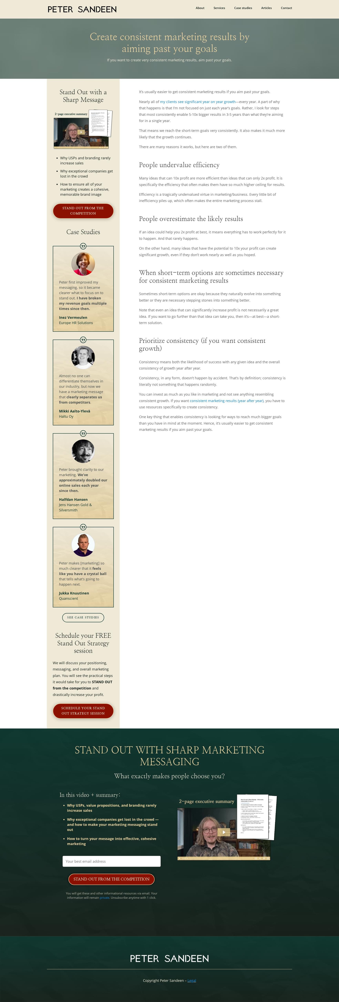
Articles (266, 8)
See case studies (83, 617)
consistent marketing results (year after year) (226, 400)
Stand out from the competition (83, 211)
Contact (286, 8)
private (104, 898)
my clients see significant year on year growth (198, 101)
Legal (192, 980)
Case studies (243, 8)
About (200, 8)
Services (219, 8)
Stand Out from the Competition (111, 879)
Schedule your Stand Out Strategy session (83, 711)
